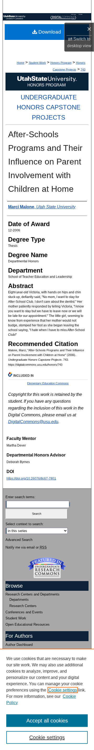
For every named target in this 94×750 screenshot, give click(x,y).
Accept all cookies (47, 721)
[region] (47, 699)
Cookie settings (62, 690)
